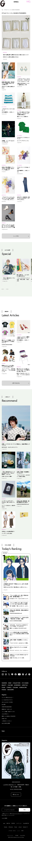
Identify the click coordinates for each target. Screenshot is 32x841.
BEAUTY (4, 685)
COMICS (9, 687)
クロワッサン (19, 823)
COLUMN (15, 687)
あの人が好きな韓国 (6, 723)
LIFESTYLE (25, 685)
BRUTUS (8, 823)
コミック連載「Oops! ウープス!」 (8, 711)
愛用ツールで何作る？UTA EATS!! (8, 716)
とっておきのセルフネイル (7, 699)
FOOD (3, 687)
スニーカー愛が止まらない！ (7, 697)
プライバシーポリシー (17, 813)
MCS (22, 830)
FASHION (4, 683)
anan (4, 823)
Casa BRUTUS (26, 823)
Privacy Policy (22, 835)
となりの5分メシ (5, 713)
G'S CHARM (25, 683)
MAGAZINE (10, 690)
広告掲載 (16, 835)
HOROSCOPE (23, 687)
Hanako (5, 827)
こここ (18, 830)
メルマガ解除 (4, 818)
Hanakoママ (25, 827)
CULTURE (10, 685)
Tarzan (15, 827)
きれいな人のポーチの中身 (7, 702)
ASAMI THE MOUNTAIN (6, 706)
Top (2, 9)
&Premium (11, 827)
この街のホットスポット (7, 720)
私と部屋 (3, 704)
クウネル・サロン (12, 830)
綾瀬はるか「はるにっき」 (7, 709)
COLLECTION (16, 683)
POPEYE (13, 823)
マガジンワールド (10, 835)
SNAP (9, 683)
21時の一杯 (4, 718)
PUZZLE (4, 690)
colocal (20, 827)
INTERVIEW (17, 685)
